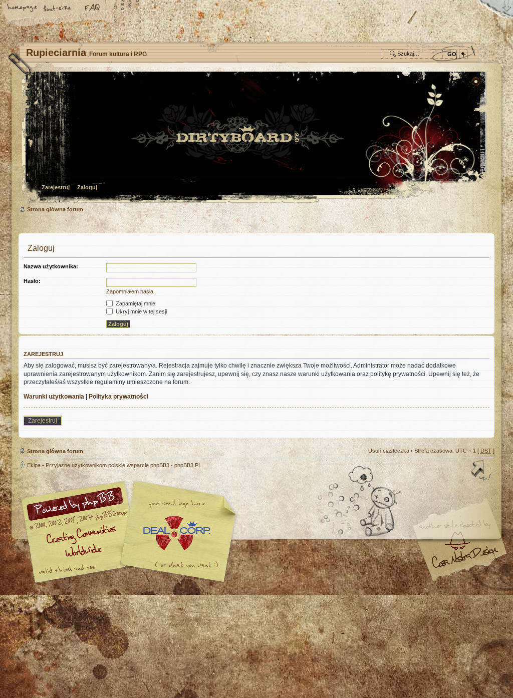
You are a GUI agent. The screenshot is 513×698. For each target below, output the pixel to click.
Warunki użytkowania (54, 396)
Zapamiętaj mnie (134, 303)
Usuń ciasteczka (388, 451)
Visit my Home (464, 561)
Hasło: (32, 281)
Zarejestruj (56, 187)
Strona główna (22, 8)
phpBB (131, 532)
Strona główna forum (255, 138)
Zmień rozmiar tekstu (57, 8)
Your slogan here (176, 533)
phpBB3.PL (187, 465)
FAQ (92, 8)
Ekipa (34, 465)
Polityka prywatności (118, 396)
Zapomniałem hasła (129, 291)
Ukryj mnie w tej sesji (140, 311)
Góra (481, 471)
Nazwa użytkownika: (51, 266)
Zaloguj (87, 187)
